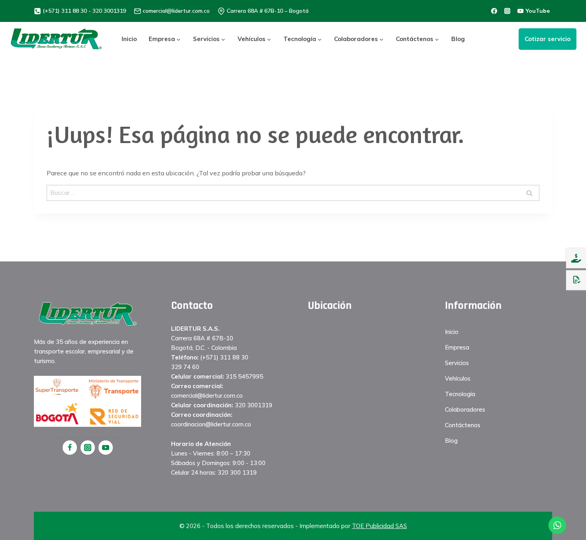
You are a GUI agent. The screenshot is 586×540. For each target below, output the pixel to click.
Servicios (457, 363)
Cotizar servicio (547, 39)
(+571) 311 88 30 (224, 357)
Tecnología (460, 394)
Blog (458, 39)
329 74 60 (185, 367)
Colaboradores (465, 409)
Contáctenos (462, 425)
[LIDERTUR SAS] (56, 39)
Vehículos (457, 378)
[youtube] (105, 447)
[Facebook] (70, 447)
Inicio (129, 39)
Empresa (457, 347)
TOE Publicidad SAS (379, 526)
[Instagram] (88, 447)
